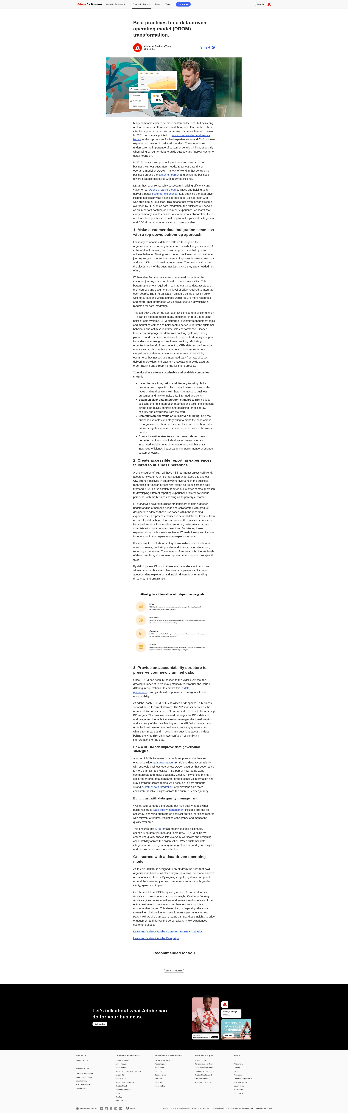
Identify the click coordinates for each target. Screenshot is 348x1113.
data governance (163, 762)
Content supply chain (84, 1077)
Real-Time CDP (121, 1101)
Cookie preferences (218, 1108)
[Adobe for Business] (89, 4)
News (157, 4)
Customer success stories (204, 1064)
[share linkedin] (205, 47)
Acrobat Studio (121, 1079)
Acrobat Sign (120, 1075)
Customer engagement (84, 1074)
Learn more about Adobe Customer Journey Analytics (168, 931)
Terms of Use (204, 1108)
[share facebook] (209, 47)
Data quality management (168, 809)
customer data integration (157, 786)
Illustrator (158, 1079)
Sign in (260, 4)
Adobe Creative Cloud (162, 189)
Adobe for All (238, 1093)
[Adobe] (269, 4)
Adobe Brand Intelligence (125, 1082)
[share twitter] (201, 47)
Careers (237, 1068)
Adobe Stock (159, 1071)
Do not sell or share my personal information (243, 1108)
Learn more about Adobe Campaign (156, 938)
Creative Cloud (121, 1086)
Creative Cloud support (203, 1075)
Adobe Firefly (160, 1068)
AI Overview (238, 1064)
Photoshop (159, 1082)
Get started (183, 4)
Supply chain (239, 1086)
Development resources (203, 1082)
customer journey (169, 174)
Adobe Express (121, 1068)
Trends (168, 4)
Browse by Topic (140, 4)
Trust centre (238, 1090)
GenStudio (119, 1097)
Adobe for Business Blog (116, 4)
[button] (86, 1108)
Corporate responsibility (243, 1079)
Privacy (195, 1108)
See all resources (174, 971)
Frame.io (119, 1093)
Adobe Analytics (121, 1064)
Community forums (201, 1079)
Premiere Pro (160, 1086)
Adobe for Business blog (204, 1068)
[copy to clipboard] (213, 47)
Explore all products (123, 1060)
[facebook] (101, 1108)
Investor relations (240, 1082)
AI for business (81, 1088)
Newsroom (238, 1075)
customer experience (164, 193)
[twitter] (111, 1108)
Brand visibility (81, 1081)
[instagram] (106, 1108)
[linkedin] (115, 1108)
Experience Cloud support (204, 1071)
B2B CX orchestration (84, 1085)
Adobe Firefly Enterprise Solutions (128, 1071)
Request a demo (82, 1060)
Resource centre (201, 1060)
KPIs (158, 828)
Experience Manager (123, 1090)
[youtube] (120, 1108)
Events (236, 1071)
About (236, 1060)
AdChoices (268, 1108)
